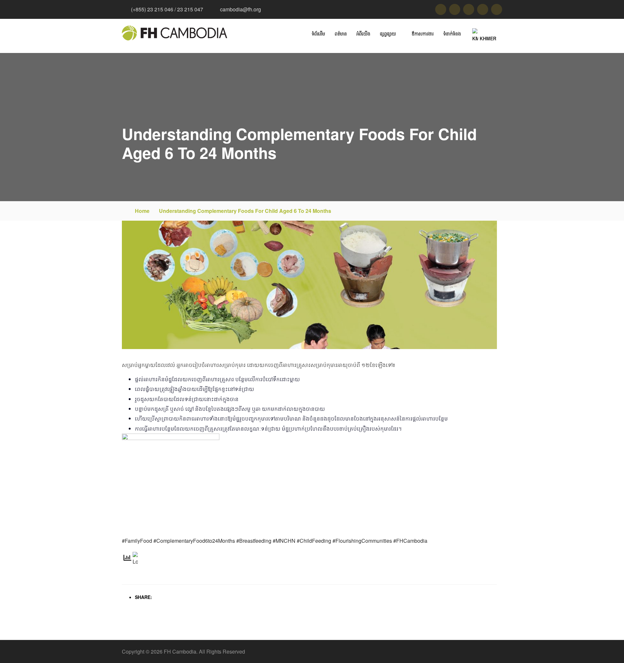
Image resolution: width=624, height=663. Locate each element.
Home (142, 210)
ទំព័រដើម (318, 33)
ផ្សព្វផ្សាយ (388, 33)
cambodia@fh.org (240, 9)
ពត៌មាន (341, 33)
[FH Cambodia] (174, 33)
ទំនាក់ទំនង (452, 33)
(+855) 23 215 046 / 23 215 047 (167, 9)
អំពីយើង (363, 33)
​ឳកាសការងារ (422, 33)
